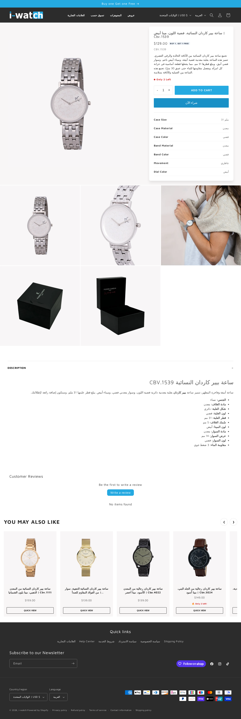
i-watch (23, 710)
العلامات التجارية (76, 15)
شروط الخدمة (106, 641)
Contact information (121, 710)
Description (17, 367)
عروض (131, 15)
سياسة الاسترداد (127, 641)
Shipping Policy (174, 641)
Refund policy (78, 710)
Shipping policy (144, 710)
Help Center (87, 641)
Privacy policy (59, 710)
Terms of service (98, 710)
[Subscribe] (73, 663)
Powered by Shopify (37, 710)
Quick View (30, 610)
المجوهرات (116, 15)
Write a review (120, 492)
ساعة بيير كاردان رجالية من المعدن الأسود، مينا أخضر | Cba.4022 (143, 590)
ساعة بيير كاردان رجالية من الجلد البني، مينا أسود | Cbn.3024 (200, 590)
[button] (211, 15)
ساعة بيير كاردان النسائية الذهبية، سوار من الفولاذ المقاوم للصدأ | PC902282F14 (86, 590)
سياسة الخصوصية (150, 641)
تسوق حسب (97, 15)
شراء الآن (191, 102)
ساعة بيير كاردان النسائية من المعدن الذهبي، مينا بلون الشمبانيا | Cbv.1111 (30, 590)
